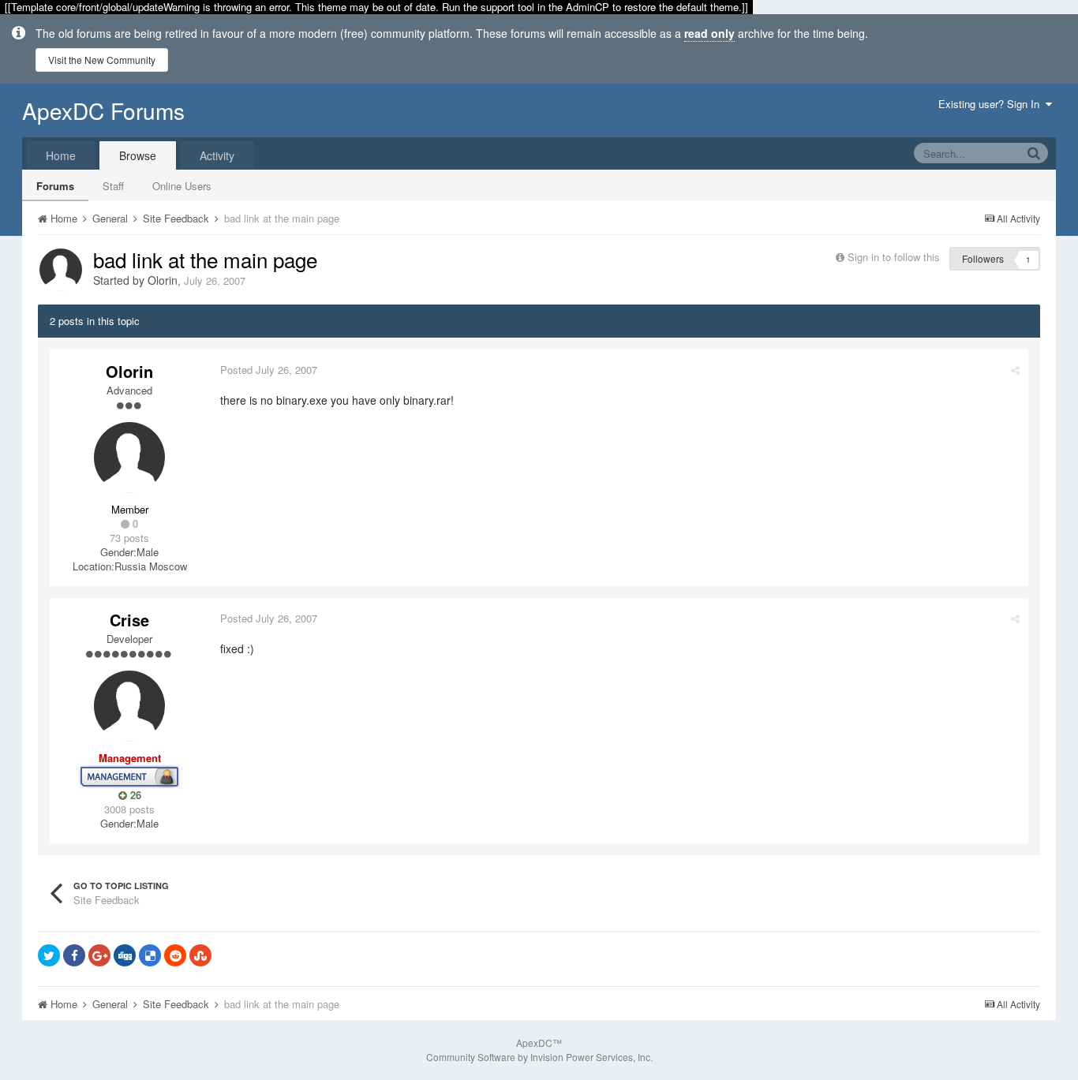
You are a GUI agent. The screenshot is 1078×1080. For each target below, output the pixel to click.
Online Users (181, 185)
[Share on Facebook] (74, 955)
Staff (113, 185)
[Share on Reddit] (175, 955)
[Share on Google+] (99, 955)
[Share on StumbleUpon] (200, 955)
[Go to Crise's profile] (129, 706)
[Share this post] (1015, 369)
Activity (217, 155)
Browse (137, 155)
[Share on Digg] (125, 955)
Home (61, 155)
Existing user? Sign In (992, 103)
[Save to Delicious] (150, 955)
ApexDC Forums (103, 110)
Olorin (163, 280)
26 (134, 795)
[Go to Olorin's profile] (60, 270)
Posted (268, 369)
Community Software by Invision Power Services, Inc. (539, 1056)
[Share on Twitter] (49, 955)
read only (709, 33)
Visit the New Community (101, 59)
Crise (129, 619)
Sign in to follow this (894, 256)
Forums (55, 185)
